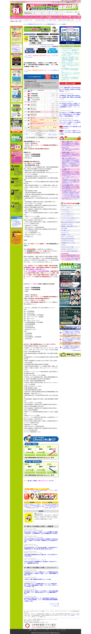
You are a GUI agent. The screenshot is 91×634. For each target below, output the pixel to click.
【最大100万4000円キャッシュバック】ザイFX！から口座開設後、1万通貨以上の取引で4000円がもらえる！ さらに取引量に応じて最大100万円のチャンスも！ (71, 154)
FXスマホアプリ (65, 232)
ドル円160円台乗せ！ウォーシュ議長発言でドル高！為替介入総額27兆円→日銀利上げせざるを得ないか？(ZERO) (72, 343)
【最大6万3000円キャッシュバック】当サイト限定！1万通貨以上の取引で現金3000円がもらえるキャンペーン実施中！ (71, 149)
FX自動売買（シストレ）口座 (68, 242)
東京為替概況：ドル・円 (16, 48)
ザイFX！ (66, 631)
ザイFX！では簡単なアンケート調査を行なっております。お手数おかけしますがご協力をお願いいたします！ (70, 54)
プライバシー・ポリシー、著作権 (43, 629)
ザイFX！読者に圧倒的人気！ (16, 89)
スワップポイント (65, 209)
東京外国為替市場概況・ (16, 51)
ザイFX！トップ (13, 19)
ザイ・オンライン (53, 631)
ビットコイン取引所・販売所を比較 (69, 251)
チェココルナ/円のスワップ (67, 216)
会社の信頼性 (64, 228)
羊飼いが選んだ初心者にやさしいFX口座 (70, 222)
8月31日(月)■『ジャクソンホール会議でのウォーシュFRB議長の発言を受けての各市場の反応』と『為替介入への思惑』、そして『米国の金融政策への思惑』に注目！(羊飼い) (71, 332)
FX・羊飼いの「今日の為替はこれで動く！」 (25, 19)
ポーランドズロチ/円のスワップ (68, 220)
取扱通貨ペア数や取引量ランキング (69, 226)
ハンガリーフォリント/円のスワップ (69, 218)
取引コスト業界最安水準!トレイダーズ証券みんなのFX (16, 83)
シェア (30, 49)
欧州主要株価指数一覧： (16, 49)
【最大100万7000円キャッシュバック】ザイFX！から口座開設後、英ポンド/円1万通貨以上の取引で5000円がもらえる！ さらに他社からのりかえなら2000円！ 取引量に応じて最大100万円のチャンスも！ (71, 172)
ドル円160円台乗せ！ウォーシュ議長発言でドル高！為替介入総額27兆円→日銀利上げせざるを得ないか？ (16, 223)
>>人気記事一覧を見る (76, 350)
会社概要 (34, 629)
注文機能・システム (65, 234)
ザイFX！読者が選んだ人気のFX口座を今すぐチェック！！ (16, 40)
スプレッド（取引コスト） (67, 207)
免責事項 (30, 629)
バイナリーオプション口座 (67, 247)
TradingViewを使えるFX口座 (67, 238)
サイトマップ (52, 629)
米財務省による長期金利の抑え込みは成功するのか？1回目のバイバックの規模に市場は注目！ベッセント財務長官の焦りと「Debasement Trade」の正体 (18, 195)
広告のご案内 (63, 629)
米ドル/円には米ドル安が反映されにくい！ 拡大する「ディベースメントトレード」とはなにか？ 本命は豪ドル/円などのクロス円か (18, 183)
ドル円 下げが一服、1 (16, 47)
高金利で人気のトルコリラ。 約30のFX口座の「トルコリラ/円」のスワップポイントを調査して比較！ (70, 74)
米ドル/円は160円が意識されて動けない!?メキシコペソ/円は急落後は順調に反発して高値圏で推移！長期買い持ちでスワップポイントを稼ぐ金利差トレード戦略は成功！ (16, 240)
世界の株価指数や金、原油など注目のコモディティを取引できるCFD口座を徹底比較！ (70, 70)
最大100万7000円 (17, 55)
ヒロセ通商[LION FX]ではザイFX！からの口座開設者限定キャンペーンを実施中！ (46, 24)
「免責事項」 (72, 615)
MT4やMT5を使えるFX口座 (67, 240)
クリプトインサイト (60, 631)
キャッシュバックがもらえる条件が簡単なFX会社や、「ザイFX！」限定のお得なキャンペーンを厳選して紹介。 (41, 490)
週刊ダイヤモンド (47, 631)
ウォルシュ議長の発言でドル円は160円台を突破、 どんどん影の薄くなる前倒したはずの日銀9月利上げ (17, 160)
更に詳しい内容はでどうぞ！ (39, 480)
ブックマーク (53, 49)
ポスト (41, 49)
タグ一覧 (57, 629)
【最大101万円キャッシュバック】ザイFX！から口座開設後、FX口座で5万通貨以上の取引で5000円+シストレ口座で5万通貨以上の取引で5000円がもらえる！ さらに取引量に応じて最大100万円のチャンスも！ (71, 180)
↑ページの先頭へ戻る (55, 605)
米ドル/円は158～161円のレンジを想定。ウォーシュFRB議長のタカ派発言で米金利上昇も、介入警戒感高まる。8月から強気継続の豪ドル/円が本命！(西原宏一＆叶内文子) (71, 347)
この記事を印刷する (44, 46)
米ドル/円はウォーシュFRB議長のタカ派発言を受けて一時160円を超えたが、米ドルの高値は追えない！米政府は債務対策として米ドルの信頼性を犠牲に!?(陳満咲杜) (72, 339)
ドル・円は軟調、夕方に (16, 50)
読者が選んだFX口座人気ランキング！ (70, 249)
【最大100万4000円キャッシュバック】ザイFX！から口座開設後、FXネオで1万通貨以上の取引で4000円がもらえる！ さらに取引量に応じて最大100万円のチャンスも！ (71, 143)
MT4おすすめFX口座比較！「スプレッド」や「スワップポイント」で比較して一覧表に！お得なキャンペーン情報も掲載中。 (70, 49)
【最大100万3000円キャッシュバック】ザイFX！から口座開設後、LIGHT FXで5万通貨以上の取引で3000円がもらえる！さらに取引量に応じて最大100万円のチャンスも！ (70, 187)
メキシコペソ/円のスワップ (67, 213)
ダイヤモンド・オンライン (38, 631)
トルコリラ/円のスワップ (67, 211)
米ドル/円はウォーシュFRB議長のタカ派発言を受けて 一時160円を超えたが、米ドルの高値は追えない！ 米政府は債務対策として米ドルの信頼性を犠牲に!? (18, 171)
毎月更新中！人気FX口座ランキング (16, 29)
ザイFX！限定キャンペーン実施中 (16, 71)
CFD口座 (63, 244)
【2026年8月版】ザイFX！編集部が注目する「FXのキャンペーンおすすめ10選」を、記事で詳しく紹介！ (70, 78)
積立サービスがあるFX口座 (67, 236)
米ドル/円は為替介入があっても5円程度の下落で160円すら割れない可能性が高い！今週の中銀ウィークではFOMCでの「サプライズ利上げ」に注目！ (18, 208)
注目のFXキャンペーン (66, 205)
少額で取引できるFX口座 (67, 224)
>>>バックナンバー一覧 (54, 603)
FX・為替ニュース (65, 230)
